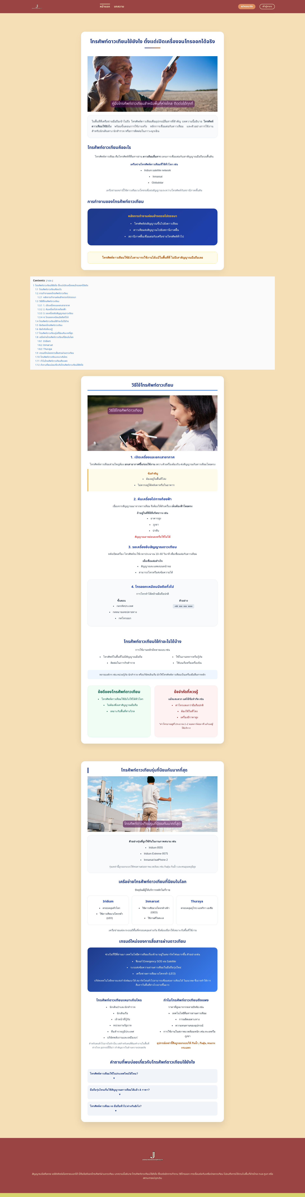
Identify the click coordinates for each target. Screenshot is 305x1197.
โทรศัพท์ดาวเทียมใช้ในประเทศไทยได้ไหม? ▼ (114, 1076)
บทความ (119, 6)
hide (49, 280)
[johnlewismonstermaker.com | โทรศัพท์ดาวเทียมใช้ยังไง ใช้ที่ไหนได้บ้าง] (62, 6)
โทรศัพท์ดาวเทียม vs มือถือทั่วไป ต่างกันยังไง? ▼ (116, 1108)
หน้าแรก (105, 6)
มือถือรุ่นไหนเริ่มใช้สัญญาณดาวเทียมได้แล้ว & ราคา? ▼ (120, 1092)
